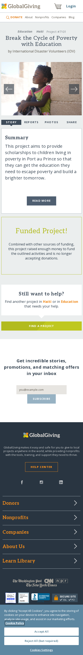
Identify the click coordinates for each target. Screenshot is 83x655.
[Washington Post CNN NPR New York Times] (42, 584)
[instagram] (41, 482)
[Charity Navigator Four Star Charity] (11, 598)
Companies (59, 17)
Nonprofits (42, 17)
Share (72, 122)
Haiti (40, 31)
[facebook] (22, 482)
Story (11, 122)
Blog (71, 17)
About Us (14, 547)
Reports (31, 122)
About (29, 17)
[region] (41, 630)
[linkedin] (61, 482)
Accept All (41, 631)
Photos (52, 122)
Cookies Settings (41, 650)
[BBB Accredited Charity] (41, 598)
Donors (11, 503)
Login (71, 6)
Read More (41, 201)
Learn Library (19, 561)
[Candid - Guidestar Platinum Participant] (24, 598)
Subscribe (41, 399)
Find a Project (41, 326)
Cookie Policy (14, 623)
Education (25, 31)
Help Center (41, 467)
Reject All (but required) (41, 641)
